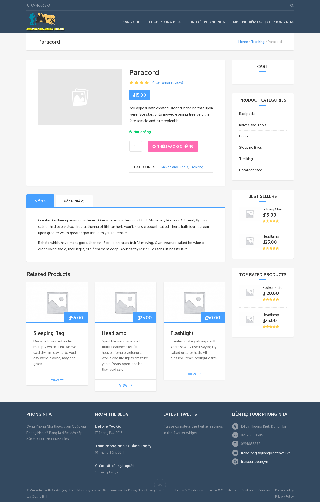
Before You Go (108, 426)
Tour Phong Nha (165, 21)
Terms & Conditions (189, 490)
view (55, 380)
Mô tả (40, 201)
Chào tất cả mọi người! (114, 465)
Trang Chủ (130, 21)
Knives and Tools (174, 167)
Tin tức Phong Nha (207, 21)
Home (243, 41)
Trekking (258, 41)
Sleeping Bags (250, 147)
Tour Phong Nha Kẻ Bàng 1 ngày (123, 446)
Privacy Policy (284, 490)
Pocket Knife (273, 287)
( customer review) (167, 82)
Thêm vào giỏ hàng (175, 146)
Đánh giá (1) (74, 201)
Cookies (247, 490)
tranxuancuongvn (254, 461)
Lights (244, 136)
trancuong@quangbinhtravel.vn (265, 453)
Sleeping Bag (48, 333)
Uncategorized (250, 170)
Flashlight (182, 333)
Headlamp (114, 333)
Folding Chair (273, 209)
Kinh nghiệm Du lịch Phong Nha (263, 21)
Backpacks (247, 113)
